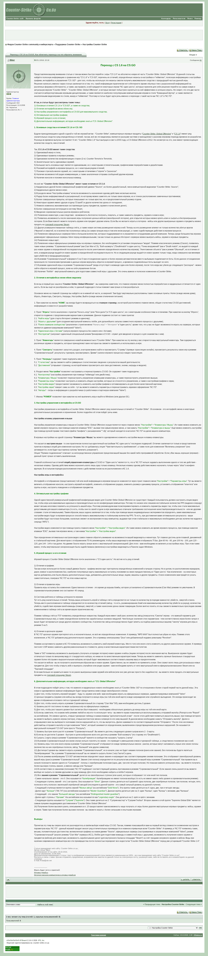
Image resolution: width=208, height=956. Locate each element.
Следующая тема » (194, 904)
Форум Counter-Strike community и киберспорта (30, 44)
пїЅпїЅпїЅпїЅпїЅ (13, 940)
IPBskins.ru (198, 935)
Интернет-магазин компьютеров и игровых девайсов (55, 875)
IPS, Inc (41, 940)
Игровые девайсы (41, 872)
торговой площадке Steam (57, 224)
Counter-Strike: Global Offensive (157, 134)
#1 (201, 60)
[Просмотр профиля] (18, 76)
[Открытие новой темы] (196, 50)
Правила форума (33, 18)
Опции (192, 55)
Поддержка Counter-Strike (67, 44)
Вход (107, 23)
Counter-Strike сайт (15, 18)
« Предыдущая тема (151, 904)
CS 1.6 (177, 134)
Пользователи (179, 18)
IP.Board (23, 940)
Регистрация (116, 23)
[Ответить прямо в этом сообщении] (196, 879)
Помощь (198, 18)
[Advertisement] (104, 35)
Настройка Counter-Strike (95, 44)
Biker (12, 60)
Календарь (166, 18)
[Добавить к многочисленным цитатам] (185, 879)
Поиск (190, 18)
